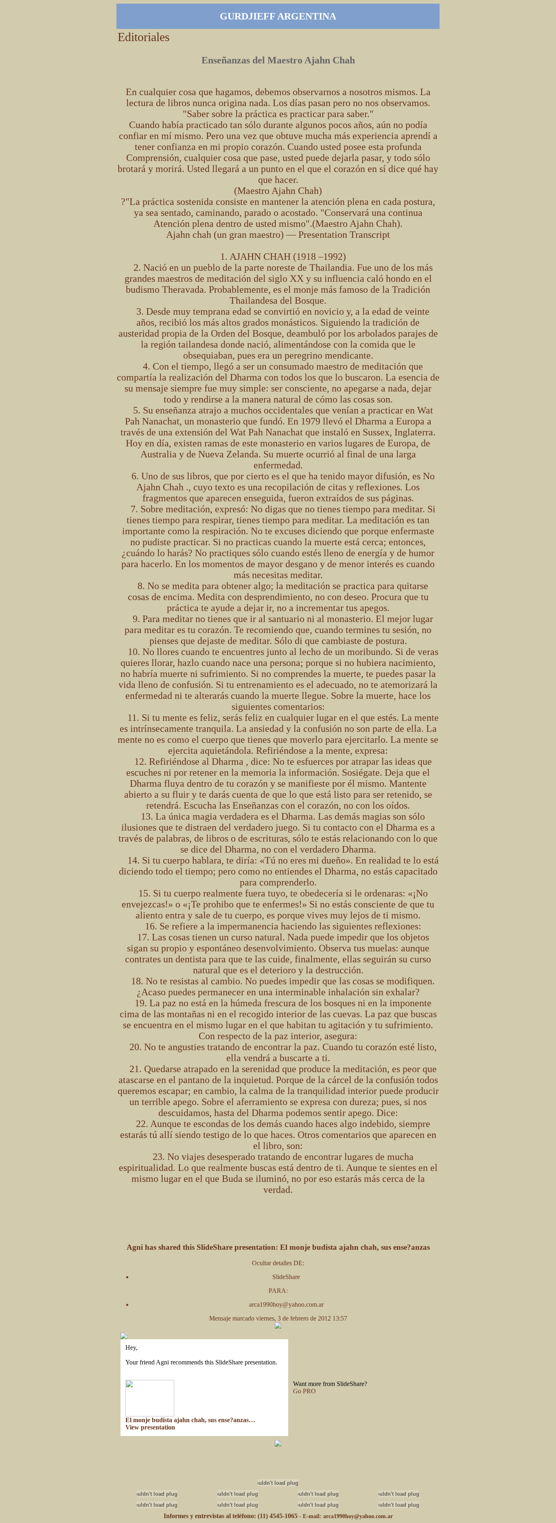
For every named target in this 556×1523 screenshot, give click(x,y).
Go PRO (304, 1391)
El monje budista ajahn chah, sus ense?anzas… (190, 1419)
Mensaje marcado (232, 1318)
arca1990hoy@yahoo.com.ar (286, 1304)
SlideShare (286, 1276)
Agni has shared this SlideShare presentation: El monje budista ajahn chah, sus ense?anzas (278, 1247)
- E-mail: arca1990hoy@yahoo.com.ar (346, 1516)
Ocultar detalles (272, 1263)
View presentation (150, 1427)
